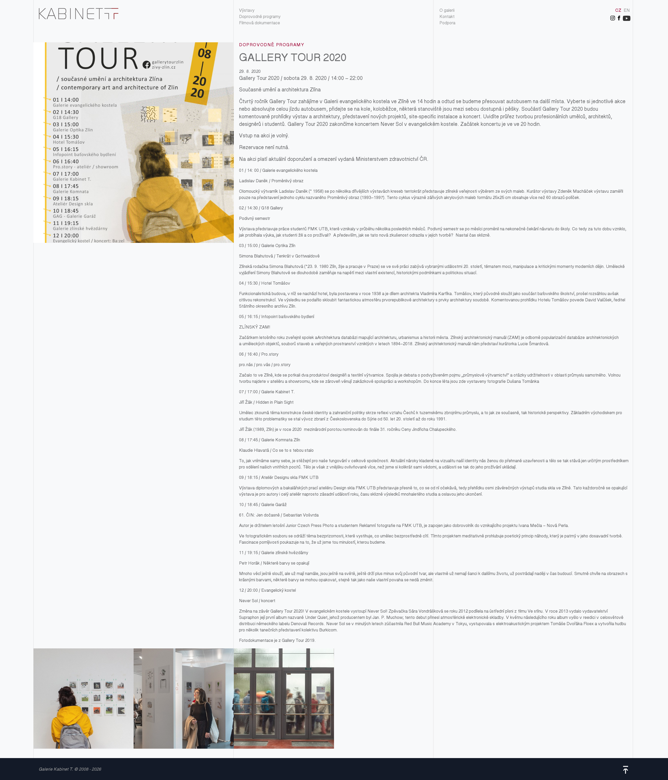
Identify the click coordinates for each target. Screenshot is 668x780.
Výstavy (246, 11)
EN (627, 11)
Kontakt (447, 17)
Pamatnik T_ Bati (284, 698)
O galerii (447, 11)
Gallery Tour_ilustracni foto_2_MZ (184, 698)
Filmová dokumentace (259, 23)
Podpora (447, 23)
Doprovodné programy (260, 17)
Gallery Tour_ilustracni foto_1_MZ (83, 698)
